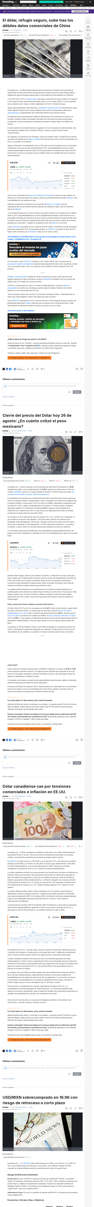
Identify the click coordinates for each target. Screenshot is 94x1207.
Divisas (38, 8)
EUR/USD (27, 261)
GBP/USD (16, 301)
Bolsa (51, 8)
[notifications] (87, 2)
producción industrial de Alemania (20, 264)
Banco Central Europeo (18, 277)
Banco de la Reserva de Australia (40, 195)
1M (17, 172)
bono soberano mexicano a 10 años (62, 616)
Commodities (44, 8)
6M (20, 172)
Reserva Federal (34, 139)
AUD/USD (16, 227)
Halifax (28, 303)
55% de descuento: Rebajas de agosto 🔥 (51, 1)
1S (14, 172)
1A (23, 172)
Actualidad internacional (74, 8)
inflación (70, 198)
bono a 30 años (14, 616)
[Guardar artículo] (71, 31)
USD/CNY (51, 229)
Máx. (30, 172)
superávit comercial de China (51, 108)
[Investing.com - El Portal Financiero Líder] (10, 2)
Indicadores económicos (60, 8)
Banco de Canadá (53, 204)
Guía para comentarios (9, 396)
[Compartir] (66, 31)
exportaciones (13, 113)
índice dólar (32, 99)
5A (26, 172)
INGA (54, 223)
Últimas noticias (8, 8)
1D (11, 172)
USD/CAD (33, 232)
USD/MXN (18, 492)
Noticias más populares (21, 8)
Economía (83, 8)
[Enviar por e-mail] (37, 369)
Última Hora (32, 8)
